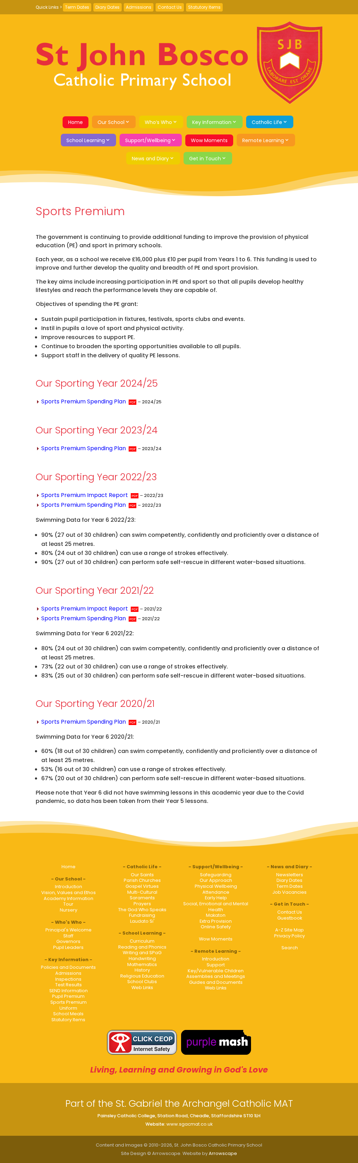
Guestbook (289, 918)
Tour (68, 904)
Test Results (68, 985)
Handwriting (142, 958)
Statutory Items (204, 7)
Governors (68, 941)
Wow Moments (209, 140)
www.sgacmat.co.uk (189, 1124)
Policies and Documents (68, 967)
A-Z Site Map (289, 930)
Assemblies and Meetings (215, 976)
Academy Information (68, 898)
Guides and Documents (216, 982)
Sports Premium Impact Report (84, 495)
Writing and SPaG (142, 953)
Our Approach (216, 880)
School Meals (68, 1014)
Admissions (138, 7)
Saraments (142, 898)
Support (216, 965)
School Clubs (142, 982)
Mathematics (142, 964)
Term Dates (77, 7)
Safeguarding (215, 875)
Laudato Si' (142, 921)
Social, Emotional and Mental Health (215, 907)
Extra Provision (216, 921)
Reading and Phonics (142, 947)
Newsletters (289, 875)
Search (289, 948)
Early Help (216, 898)
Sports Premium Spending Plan (83, 401)
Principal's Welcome (68, 930)
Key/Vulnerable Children (216, 971)
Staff (68, 936)
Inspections (68, 979)
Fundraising (142, 915)
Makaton (215, 915)
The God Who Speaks (142, 910)
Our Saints (142, 875)
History (142, 970)
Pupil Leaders (68, 947)
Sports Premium (68, 1002)
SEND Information (68, 991)
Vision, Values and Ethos (68, 892)
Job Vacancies (289, 892)
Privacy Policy (289, 936)
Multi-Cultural (142, 892)
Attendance (215, 892)
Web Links (142, 987)
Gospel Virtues (142, 886)
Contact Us (170, 7)
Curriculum (142, 941)
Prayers (142, 904)
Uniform (68, 1008)
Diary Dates (107, 7)
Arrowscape (223, 1153)
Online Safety (216, 927)
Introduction (68, 887)
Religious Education (142, 976)
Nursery (68, 910)
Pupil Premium (68, 996)
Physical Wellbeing (216, 886)
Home (75, 122)
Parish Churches (142, 880)
